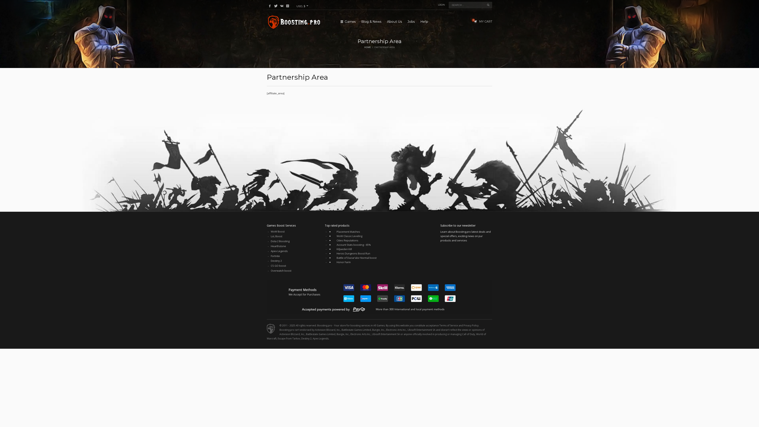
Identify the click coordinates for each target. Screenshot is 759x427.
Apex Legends (279, 251)
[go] (488, 5)
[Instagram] (288, 6)
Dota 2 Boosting (280, 241)
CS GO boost (278, 265)
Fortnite (275, 256)
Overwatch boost (281, 270)
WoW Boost (278, 231)
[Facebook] (270, 6)
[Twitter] (276, 6)
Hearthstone (278, 246)
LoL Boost (276, 236)
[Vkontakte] (282, 6)
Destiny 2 (276, 261)
